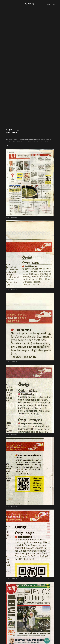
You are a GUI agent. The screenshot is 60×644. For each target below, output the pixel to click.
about (54, 4)
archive (48, 4)
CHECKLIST (8, 145)
